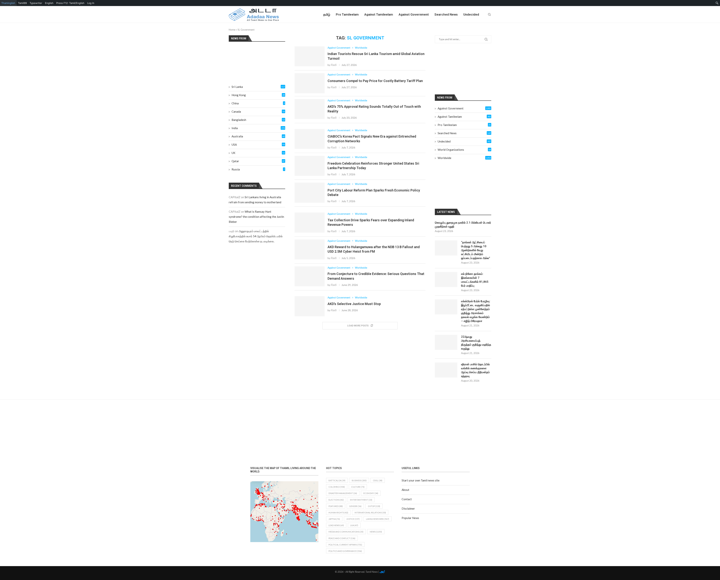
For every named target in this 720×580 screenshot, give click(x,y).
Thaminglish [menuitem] (8, 3)
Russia (258, 169)
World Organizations (464, 149)
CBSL (377, 480)
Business (359, 480)
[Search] (489, 14)
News (376, 531)
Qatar (258, 161)
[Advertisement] (467, 68)
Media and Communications (345, 531)
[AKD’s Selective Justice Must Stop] (310, 306)
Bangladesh (258, 119)
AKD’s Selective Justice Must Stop (354, 304)
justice (353, 519)
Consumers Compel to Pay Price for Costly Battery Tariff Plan (375, 81)
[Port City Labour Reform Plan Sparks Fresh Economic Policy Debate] (310, 193)
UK (258, 152)
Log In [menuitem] (90, 3)
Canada (258, 111)
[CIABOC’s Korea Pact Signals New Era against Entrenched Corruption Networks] (310, 139)
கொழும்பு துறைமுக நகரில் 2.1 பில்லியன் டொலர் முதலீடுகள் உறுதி (463, 224)
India (258, 128)
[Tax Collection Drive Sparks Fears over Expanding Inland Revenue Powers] (310, 222)
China (258, 103)
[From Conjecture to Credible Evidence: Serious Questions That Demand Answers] (310, 276)
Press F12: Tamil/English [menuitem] (70, 3)
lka (354, 525)
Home (232, 29)
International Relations (370, 512)
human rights (338, 512)
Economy (370, 493)
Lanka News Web (377, 519)
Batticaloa (336, 480)
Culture (357, 487)
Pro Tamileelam (347, 14)
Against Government (414, 14)
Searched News (446, 14)
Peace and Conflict (341, 538)
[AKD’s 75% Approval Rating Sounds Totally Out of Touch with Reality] (310, 109)
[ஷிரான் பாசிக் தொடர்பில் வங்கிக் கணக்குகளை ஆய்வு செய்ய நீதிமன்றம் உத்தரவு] (446, 369)
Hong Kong (258, 95)
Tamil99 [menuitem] (22, 3)
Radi (334, 64)
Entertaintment (361, 500)
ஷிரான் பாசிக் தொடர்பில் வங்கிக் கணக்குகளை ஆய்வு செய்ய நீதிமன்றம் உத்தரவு (475, 370)
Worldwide (464, 158)
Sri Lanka (258, 86)
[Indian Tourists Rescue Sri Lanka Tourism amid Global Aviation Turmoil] (310, 56)
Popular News (410, 518)
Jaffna (334, 519)
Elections (336, 500)
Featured (335, 506)
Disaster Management (342, 493)
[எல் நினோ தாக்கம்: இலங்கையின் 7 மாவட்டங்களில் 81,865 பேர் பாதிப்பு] (446, 279)
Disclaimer (408, 508)
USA (258, 144)
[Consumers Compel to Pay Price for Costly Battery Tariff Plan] (310, 83)
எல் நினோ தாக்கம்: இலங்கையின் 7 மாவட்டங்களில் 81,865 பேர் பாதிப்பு (474, 279)
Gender (355, 506)
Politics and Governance (345, 551)
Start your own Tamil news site (421, 480)
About (405, 489)
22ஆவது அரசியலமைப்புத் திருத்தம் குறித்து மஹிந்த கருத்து (476, 342)
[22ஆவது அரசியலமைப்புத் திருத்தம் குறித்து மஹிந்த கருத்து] (446, 342)
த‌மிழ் (326, 14)
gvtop (374, 506)
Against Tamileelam (378, 14)
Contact (407, 499)
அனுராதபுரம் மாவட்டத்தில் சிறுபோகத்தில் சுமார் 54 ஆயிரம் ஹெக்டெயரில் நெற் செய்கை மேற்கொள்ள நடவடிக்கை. (256, 236)
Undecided (471, 14)
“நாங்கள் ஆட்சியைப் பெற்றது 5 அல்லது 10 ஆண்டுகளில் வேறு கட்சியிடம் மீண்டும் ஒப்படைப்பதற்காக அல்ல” (475, 250)
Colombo (336, 487)
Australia (258, 136)
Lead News (336, 525)
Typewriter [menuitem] (36, 3)
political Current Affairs (345, 544)
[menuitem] (717, 3)
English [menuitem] (49, 3)
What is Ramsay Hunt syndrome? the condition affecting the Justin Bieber (256, 216)
